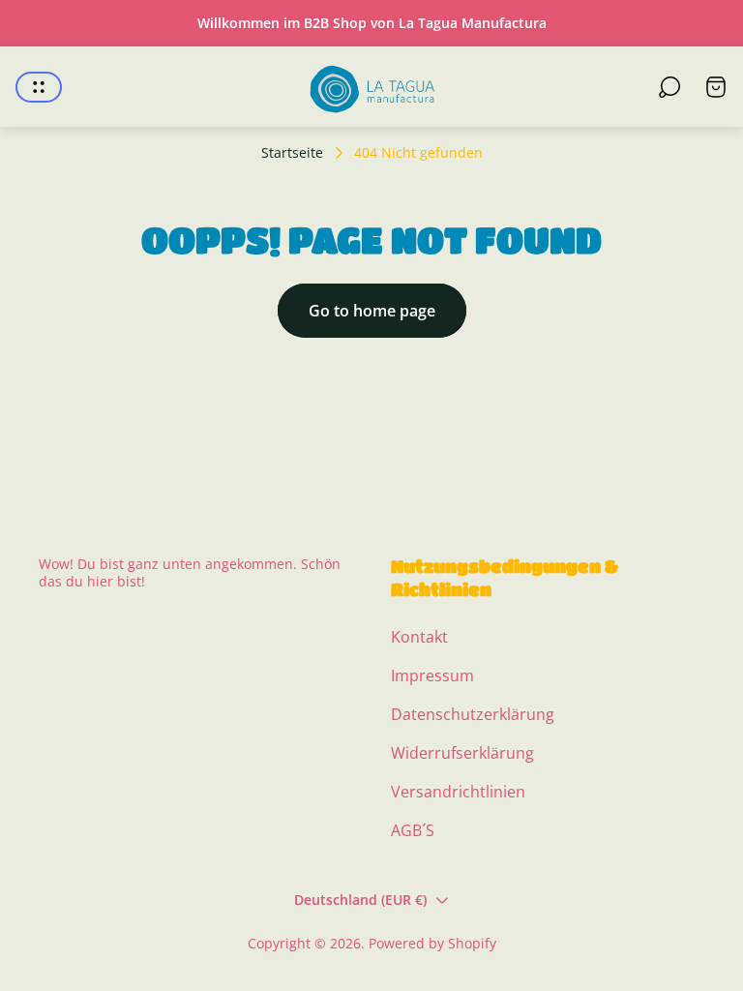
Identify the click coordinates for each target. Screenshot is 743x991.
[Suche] (669, 87)
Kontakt (419, 636)
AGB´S (412, 830)
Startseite (292, 153)
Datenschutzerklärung (472, 714)
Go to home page (372, 310)
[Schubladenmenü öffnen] (38, 87)
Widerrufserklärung (462, 753)
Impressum (432, 675)
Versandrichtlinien (458, 791)
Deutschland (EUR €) (360, 899)
